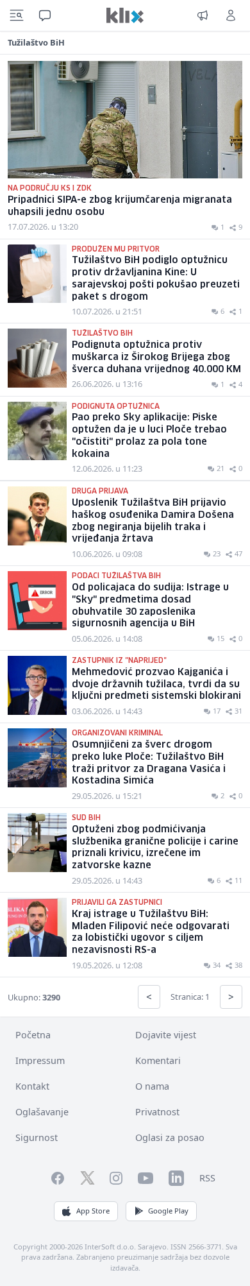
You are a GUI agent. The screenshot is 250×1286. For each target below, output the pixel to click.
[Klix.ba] (125, 15)
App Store (93, 1210)
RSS (207, 1178)
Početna (33, 1035)
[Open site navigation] (17, 15)
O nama (152, 1086)
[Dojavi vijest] (202, 15)
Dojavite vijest (165, 1035)
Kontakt (32, 1086)
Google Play (168, 1210)
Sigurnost (36, 1137)
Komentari (158, 1060)
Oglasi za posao (169, 1137)
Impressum (40, 1060)
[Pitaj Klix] (44, 15)
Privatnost (157, 1112)
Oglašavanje (42, 1112)
